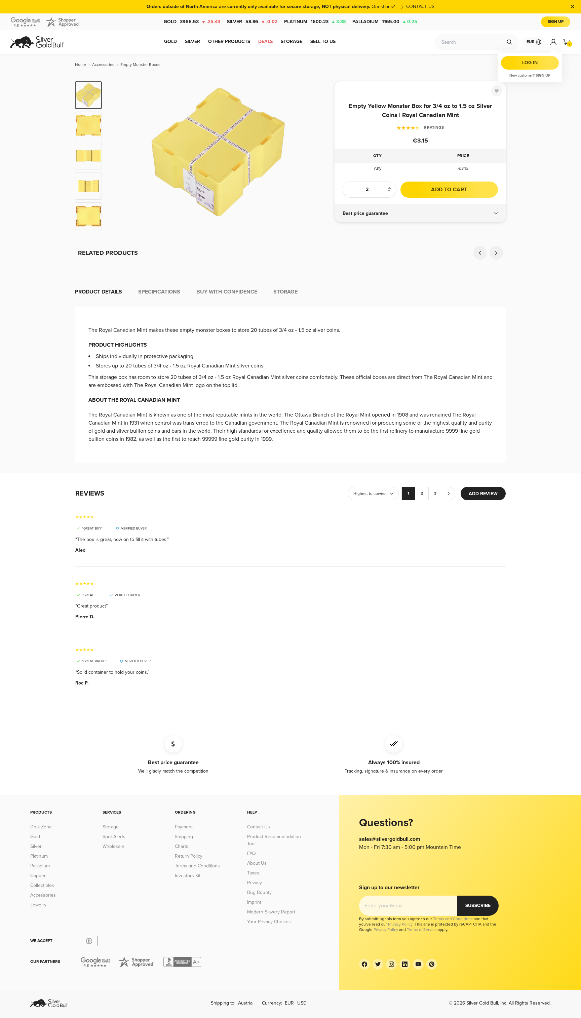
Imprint (254, 902)
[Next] (319, 155)
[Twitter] (378, 964)
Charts (181, 846)
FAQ (251, 853)
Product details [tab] (98, 291)
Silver (252, 22)
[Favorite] (496, 90)
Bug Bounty (259, 892)
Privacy (254, 883)
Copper (38, 875)
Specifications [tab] (159, 291)
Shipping (184, 836)
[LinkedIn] (404, 964)
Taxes (253, 873)
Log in (530, 63)
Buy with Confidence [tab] (226, 291)
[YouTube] (418, 964)
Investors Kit (187, 875)
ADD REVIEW (483, 494)
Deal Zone (41, 827)
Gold (192, 22)
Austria (245, 1003)
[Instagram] (391, 964)
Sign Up (556, 21)
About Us (257, 863)
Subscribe (478, 905)
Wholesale (113, 846)
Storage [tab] (285, 291)
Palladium (384, 22)
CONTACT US (420, 6)
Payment (184, 827)
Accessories (43, 895)
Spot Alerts (114, 836)
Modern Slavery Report (271, 912)
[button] (420, 213)
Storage (111, 827)
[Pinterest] (431, 964)
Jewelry (38, 905)
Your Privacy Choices (269, 922)
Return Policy (188, 856)
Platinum (315, 22)
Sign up (543, 75)
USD (302, 1003)
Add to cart (449, 189)
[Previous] (117, 155)
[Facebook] (364, 964)
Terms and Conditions (197, 866)
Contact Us (258, 827)
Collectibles (42, 885)
